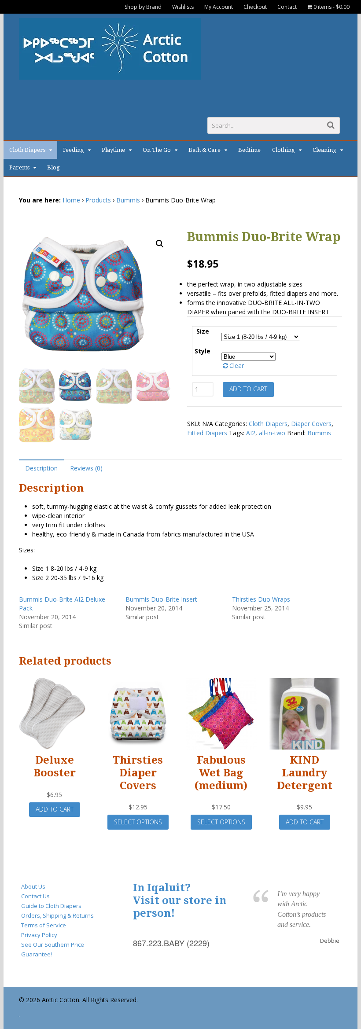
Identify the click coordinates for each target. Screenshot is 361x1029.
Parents (19, 167)
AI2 (250, 433)
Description (41, 468)
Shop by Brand (143, 7)
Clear (236, 365)
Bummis (128, 200)
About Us (33, 886)
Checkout (255, 7)
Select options (138, 822)
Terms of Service (43, 925)
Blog (53, 167)
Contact (287, 7)
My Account (218, 7)
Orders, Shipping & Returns (57, 915)
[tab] (41, 467)
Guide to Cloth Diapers (51, 906)
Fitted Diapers (207, 433)
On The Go (157, 150)
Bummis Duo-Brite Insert (161, 599)
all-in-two (272, 433)
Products (98, 200)
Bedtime (249, 150)
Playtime (113, 150)
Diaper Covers (311, 423)
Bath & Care (204, 150)
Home (71, 200)
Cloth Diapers (27, 150)
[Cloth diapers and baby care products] (110, 75)
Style (202, 351)
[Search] (331, 125)
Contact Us (35, 896)
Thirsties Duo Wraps (261, 599)
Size (202, 331)
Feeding (73, 150)
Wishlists (183, 7)
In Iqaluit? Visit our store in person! (179, 900)
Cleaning (324, 150)
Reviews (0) (86, 468)
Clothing (283, 150)
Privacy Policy (39, 935)
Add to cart (248, 389)
